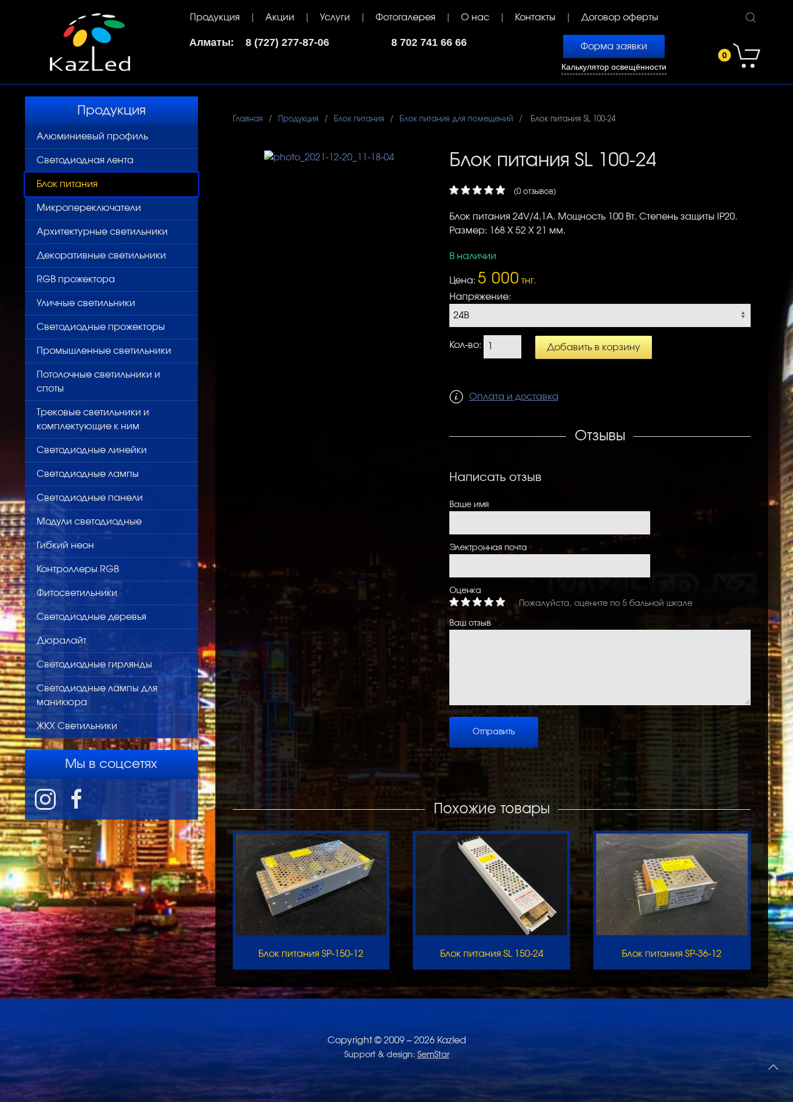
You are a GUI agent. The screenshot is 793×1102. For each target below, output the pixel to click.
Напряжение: (480, 296)
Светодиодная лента (85, 160)
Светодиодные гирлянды (94, 664)
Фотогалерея (405, 17)
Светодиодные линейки (92, 450)
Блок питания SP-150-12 (310, 954)
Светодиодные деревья (91, 617)
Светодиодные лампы (88, 474)
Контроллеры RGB (78, 569)
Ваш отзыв (470, 623)
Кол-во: (465, 345)
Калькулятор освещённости (613, 67)
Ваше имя (469, 505)
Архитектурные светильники (102, 231)
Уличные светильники (86, 303)
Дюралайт (61, 640)
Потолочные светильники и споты (98, 381)
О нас (475, 17)
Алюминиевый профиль (92, 136)
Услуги (335, 17)
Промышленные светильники (104, 351)
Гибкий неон (65, 545)
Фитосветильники (77, 593)
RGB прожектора (76, 279)
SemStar (433, 1055)
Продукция (215, 17)
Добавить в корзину (593, 347)
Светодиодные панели (90, 497)
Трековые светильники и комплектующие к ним (93, 419)
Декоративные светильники (101, 255)
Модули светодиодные (89, 521)
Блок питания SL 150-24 (491, 954)
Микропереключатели (89, 208)
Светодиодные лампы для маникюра (97, 695)
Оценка (465, 591)
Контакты (535, 17)
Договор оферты (619, 17)
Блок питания (67, 184)
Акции (279, 17)
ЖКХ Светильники (77, 726)
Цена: (462, 280)
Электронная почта (488, 548)
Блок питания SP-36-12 (672, 954)
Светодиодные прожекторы (101, 327)
